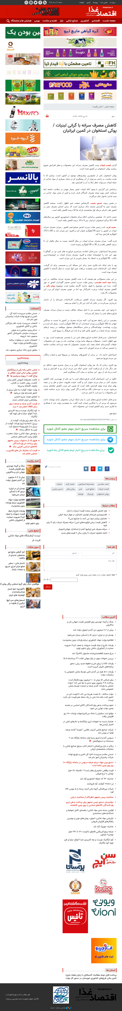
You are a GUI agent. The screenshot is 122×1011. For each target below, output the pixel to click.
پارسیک (90, 494)
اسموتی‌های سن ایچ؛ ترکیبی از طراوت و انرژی (15, 603)
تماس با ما (104, 2)
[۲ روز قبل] (33, 469)
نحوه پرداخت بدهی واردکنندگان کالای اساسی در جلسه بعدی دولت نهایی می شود (89, 706)
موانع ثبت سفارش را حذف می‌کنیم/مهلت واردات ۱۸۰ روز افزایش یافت (88, 715)
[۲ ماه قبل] (33, 555)
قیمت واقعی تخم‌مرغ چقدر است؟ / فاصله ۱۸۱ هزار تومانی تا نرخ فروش (90, 772)
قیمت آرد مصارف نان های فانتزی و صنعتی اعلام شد (22, 452)
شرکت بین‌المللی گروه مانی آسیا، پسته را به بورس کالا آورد (89, 790)
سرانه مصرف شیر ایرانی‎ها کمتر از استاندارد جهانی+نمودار (82, 529)
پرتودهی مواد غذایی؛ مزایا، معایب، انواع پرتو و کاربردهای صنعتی (21, 435)
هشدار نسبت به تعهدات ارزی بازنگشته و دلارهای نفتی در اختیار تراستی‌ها (88, 723)
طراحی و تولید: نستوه (58, 1008)
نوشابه (80, 494)
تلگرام (31, 2)
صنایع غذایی (72, 21)
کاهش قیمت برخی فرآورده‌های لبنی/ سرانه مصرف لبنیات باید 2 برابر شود (76, 524)
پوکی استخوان (103, 494)
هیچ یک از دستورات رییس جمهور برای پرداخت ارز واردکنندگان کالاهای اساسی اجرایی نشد (22, 444)
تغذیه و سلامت (50, 21)
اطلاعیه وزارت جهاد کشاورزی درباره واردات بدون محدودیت (15, 503)
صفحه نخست (109, 21)
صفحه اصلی (109, 106)
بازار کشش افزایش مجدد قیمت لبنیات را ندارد (87, 511)
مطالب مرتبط (108, 506)
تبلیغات (81, 2)
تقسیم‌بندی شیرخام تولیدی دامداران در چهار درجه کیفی (82, 515)
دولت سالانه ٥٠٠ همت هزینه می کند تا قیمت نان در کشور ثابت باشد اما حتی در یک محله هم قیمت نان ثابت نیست (88, 697)
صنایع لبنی (90, 489)
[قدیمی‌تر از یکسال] (33, 592)
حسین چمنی (96, 203)
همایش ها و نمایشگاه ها (19, 21)
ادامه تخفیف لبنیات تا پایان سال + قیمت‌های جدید (84, 533)
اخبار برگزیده (97, 106)
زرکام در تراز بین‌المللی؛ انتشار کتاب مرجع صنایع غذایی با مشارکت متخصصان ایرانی (88, 747)
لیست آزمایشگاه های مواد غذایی (24, 536)
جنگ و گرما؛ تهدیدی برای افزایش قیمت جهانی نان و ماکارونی (15, 469)
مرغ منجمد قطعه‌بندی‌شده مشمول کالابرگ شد (92, 653)
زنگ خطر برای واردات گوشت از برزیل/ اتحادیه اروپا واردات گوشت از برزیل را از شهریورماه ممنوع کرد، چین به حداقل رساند (21, 425)
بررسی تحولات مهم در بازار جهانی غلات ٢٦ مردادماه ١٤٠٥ (88, 658)
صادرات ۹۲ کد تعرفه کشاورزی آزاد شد (96, 779)
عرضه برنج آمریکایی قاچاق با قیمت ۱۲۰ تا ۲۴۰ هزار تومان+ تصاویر (90, 833)
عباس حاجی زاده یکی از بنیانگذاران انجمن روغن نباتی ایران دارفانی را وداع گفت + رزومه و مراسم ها (22, 373)
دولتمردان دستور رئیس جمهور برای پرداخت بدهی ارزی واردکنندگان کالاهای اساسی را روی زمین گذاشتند (89, 803)
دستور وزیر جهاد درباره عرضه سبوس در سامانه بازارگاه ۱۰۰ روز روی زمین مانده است (88, 764)
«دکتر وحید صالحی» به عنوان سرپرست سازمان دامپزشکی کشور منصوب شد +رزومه (22, 333)
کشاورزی (85, 21)
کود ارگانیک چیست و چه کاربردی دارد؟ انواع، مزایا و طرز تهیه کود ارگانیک (22, 413)
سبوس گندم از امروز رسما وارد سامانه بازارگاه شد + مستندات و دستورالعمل (91, 739)
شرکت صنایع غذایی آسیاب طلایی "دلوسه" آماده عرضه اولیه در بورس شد (89, 731)
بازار (61, 21)
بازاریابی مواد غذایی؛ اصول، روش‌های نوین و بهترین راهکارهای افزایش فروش (90, 820)
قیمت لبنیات (105, 165)
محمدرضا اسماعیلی (86, 484)
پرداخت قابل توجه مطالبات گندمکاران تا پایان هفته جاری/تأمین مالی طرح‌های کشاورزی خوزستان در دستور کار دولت (91, 976)
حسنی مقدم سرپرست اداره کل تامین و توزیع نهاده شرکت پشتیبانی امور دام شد (21, 316)
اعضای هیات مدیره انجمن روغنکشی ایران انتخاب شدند (24, 398)
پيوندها (95, 2)
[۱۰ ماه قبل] (33, 578)
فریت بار (36, 540)
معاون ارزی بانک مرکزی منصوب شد (21, 350)
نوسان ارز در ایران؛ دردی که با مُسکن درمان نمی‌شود (17, 492)
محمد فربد (112, 227)
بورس (37, 21)
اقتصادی (96, 21)
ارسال (48, 586)
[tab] (22, 357)
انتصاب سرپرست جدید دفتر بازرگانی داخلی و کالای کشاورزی (21, 324)
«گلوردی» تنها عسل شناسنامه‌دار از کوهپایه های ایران (16, 592)
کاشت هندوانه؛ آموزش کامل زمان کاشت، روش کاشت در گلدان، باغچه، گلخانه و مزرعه (22, 383)
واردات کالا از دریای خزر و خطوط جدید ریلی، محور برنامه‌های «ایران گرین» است (91, 665)
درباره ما (112, 2)
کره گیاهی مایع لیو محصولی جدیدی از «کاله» (16, 555)
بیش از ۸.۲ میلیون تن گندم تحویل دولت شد (15, 480)
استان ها (110, 970)
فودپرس (99, 11)
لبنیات (59, 484)
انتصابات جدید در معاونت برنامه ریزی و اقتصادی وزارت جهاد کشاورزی (23, 343)
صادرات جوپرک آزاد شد (103, 826)
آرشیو (88, 2)
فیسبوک (40, 2)
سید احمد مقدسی (103, 282)
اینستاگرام (26, 2)
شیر (80, 489)
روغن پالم (50, 286)
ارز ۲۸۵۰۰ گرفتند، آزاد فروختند (100, 784)
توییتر (35, 2)
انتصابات (35, 309)
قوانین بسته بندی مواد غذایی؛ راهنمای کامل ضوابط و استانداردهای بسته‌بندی (89, 812)
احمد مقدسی (103, 484)
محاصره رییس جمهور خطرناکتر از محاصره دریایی (91, 797)
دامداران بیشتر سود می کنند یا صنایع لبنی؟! (87, 518)
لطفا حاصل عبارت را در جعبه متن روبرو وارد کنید (96, 575)
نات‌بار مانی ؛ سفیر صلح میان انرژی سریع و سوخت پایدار (15, 566)
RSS (45, 2)
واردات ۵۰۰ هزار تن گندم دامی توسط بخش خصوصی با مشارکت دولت (89, 673)
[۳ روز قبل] (33, 503)
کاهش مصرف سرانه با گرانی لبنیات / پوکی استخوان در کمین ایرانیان (85, 128)
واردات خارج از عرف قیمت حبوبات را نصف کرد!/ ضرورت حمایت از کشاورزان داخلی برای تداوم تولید (22, 517)
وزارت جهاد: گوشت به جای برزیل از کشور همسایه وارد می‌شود (22, 391)
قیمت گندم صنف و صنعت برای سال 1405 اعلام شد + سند (23, 405)
